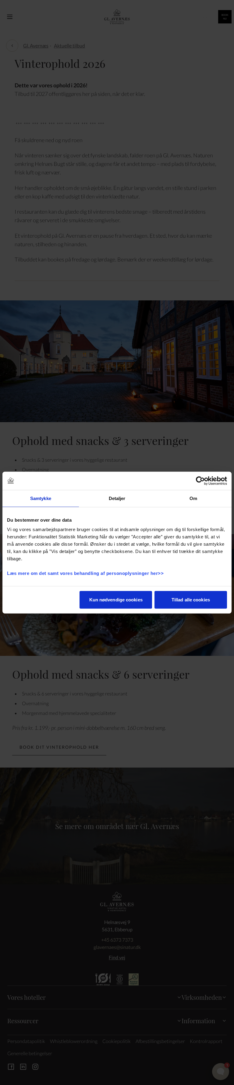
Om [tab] (193, 498)
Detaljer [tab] (117, 498)
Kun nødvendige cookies (116, 599)
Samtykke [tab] (40, 498)
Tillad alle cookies (191, 599)
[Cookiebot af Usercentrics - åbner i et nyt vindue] (200, 480)
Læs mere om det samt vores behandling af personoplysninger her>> (86, 573)
